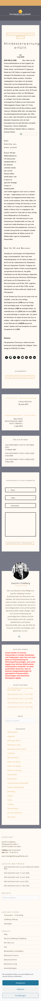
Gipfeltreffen (25, 402)
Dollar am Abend (13, 762)
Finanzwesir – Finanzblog (13, 915)
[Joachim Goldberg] (20, 12)
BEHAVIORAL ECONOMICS (14, 951)
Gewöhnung (19, 377)
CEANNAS (11, 753)
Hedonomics (12, 779)
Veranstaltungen (10, 968)
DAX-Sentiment (13, 757)
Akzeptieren (20, 983)
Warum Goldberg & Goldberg (15, 938)
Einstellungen (20, 995)
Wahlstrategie (29, 377)
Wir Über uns (9, 943)
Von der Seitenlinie (14, 813)
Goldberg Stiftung (11, 919)
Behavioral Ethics (13, 740)
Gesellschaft (12, 774)
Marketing (11, 791)
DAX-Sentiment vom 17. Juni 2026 (20, 694)
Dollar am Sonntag (14, 770)
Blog (5, 934)
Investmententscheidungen (17, 783)
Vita (5, 947)
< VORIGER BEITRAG (11, 398)
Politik (20, 37)
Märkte (30, 34)
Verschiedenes (13, 808)
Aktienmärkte (12, 732)
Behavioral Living (13, 745)
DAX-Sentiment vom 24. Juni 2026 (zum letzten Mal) (20, 689)
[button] (6, 357)
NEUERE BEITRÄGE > (29, 415)
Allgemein (11, 736)
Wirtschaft (11, 817)
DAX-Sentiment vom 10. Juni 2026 (20, 698)
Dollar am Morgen (15, 34)
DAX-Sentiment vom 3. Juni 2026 (19, 703)
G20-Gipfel (9, 377)
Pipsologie (8, 924)
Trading (10, 804)
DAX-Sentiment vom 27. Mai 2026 (20, 707)
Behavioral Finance (11, 955)
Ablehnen (20, 989)
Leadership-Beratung (15, 787)
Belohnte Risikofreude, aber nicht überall (14, 421)
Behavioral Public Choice (16, 749)
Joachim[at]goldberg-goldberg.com (15, 856)
